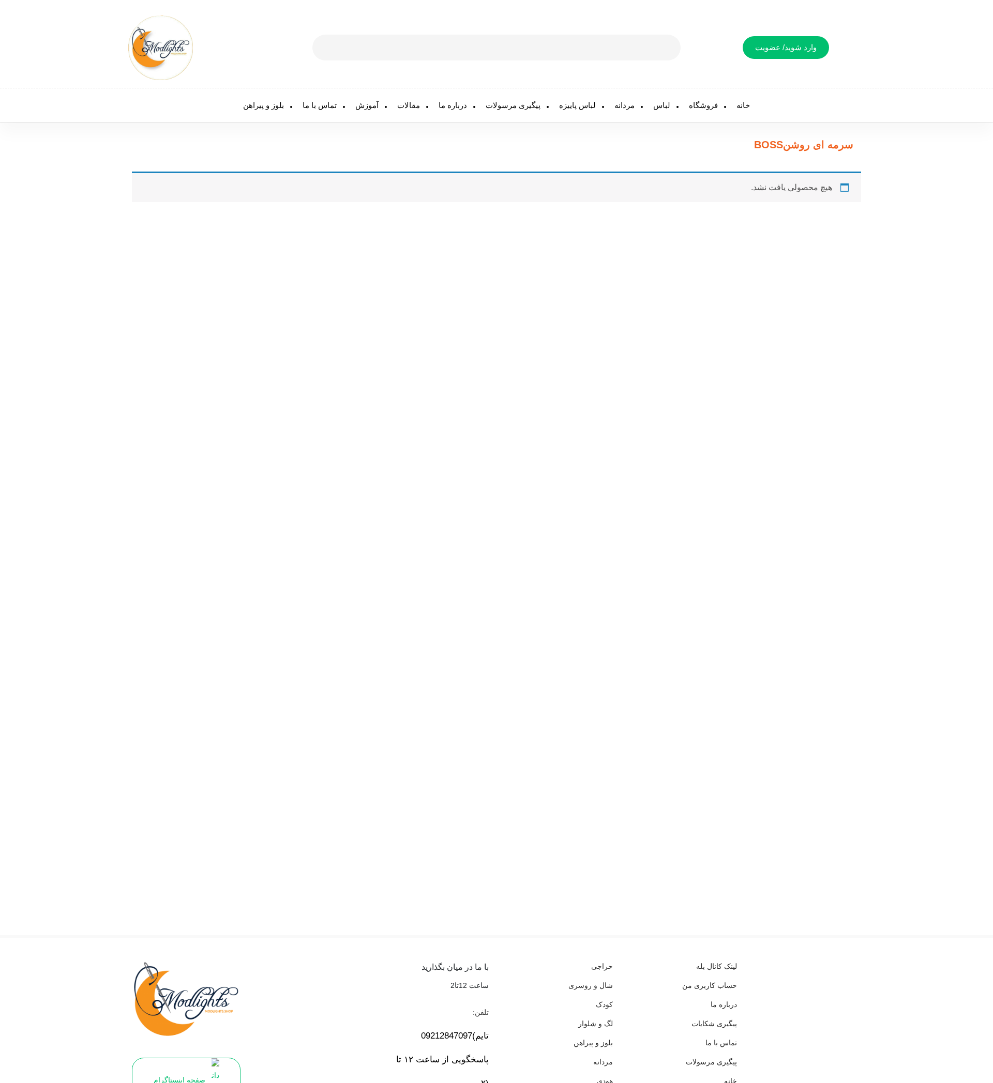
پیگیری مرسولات (513, 105)
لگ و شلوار (595, 1023)
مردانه (624, 105)
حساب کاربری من (709, 985)
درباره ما (453, 105)
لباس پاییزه (577, 105)
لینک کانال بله (716, 966)
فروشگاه (703, 105)
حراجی (602, 966)
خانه (743, 105)
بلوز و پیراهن (263, 105)
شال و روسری (590, 985)
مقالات (408, 105)
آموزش (367, 105)
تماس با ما (320, 105)
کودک (604, 1004)
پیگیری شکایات (714, 1023)
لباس (661, 105)
